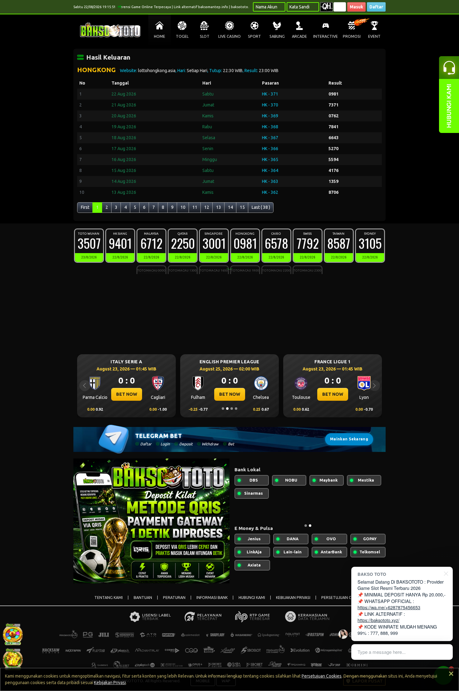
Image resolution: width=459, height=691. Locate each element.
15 (242, 207)
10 (182, 207)
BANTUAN (143, 597)
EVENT (374, 36)
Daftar (376, 6)
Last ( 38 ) (261, 207)
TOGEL (182, 36)
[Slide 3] (231, 408)
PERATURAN (174, 597)
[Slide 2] (227, 408)
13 (218, 207)
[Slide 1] (223, 408)
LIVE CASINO (229, 36)
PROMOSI (352, 36)
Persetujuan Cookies (322, 676)
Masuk (356, 6)
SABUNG (277, 36)
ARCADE (299, 36)
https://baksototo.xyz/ (378, 620)
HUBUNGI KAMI (252, 597)
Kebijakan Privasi (110, 682)
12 (206, 207)
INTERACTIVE (325, 36)
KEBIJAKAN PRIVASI (293, 597)
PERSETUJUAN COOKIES (343, 597)
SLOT (205, 36)
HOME (159, 36)
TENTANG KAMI (108, 597)
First (85, 207)
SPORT (254, 36)
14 (230, 207)
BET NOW (138, 394)
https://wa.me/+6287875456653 (389, 607)
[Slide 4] (236, 408)
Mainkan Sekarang (349, 439)
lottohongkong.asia (156, 70)
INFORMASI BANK (212, 597)
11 (194, 207)
